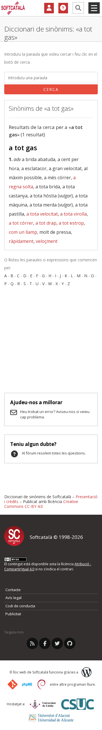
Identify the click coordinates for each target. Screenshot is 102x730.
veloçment (47, 241)
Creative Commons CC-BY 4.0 (41, 504)
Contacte (13, 589)
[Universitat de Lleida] (42, 704)
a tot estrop (71, 223)
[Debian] (41, 684)
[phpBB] (27, 684)
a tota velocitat (42, 214)
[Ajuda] (63, 8)
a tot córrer (21, 223)
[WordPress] (86, 672)
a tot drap (45, 223)
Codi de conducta (20, 605)
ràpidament (21, 241)
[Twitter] (57, 643)
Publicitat (13, 613)
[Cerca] (78, 8)
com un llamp (23, 232)
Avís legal (13, 597)
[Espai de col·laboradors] (49, 8)
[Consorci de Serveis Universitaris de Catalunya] (77, 704)
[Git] (13, 684)
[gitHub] (69, 643)
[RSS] (32, 643)
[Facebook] (44, 643)
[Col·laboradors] (49, 8)
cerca (51, 89)
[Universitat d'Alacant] (51, 717)
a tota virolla (73, 214)
